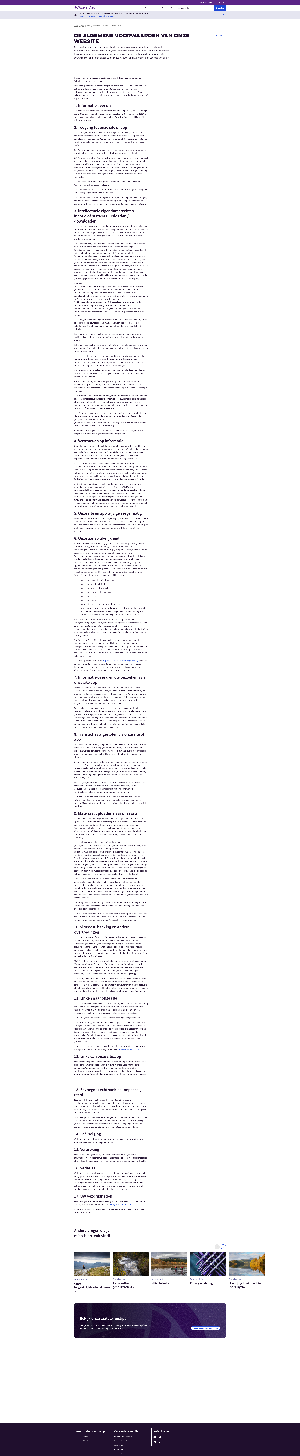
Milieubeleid (159, 1283)
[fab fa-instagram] (160, 1442)
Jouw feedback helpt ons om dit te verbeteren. (98, 16)
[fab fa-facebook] (155, 1442)
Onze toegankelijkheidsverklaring (92, 1285)
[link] (220, 8)
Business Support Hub (122, 1441)
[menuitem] (121, 8)
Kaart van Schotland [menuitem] (185, 8)
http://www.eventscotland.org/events (120, 660)
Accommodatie (151, 8)
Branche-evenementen (122, 1436)
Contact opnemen (82, 1436)
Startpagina (79, 25)
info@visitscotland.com (128, 1049)
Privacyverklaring (201, 1283)
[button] (223, 14)
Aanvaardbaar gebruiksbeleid (122, 1285)
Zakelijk (117, 1454)
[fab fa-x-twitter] (160, 1437)
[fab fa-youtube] (155, 1437)
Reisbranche (118, 1445)
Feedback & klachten (83, 1441)
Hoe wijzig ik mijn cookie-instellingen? (245, 1285)
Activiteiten (136, 8)
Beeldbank (118, 1449)
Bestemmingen (121, 8)
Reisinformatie (167, 8)
